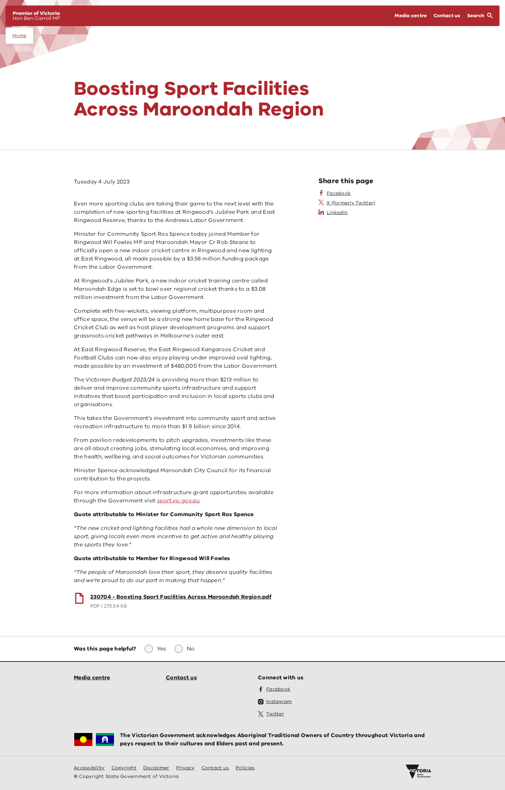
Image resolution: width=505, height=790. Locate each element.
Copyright (124, 768)
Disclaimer (156, 768)
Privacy (185, 768)
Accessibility (89, 768)
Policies (245, 768)
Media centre (92, 677)
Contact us (181, 677)
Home (19, 35)
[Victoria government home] (418, 772)
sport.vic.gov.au (178, 500)
